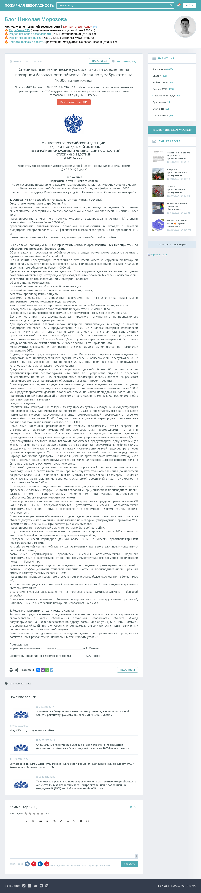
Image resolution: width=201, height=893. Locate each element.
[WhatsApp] (47, 670)
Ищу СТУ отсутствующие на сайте (32, 730)
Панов (28, 683)
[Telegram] (51, 670)
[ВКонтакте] (38, 670)
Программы (161, 102)
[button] (13, 821)
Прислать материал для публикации (172, 129)
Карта (178, 885)
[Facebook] (40, 863)
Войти (189, 5)
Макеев (19, 683)
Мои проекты (162, 115)
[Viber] (43, 670)
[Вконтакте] (27, 863)
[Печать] (12, 669)
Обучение (160, 108)
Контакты (163, 885)
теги (191, 885)
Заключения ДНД (126, 61)
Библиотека (162, 82)
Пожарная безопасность (29, 5)
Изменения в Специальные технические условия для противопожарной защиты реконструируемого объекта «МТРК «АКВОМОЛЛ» (82, 713)
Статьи (159, 75)
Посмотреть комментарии (172, 244)
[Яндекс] (33, 863)
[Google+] (46, 863)
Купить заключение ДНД (73, 102)
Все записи (162, 69)
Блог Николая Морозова (36, 19)
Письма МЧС (163, 88)
